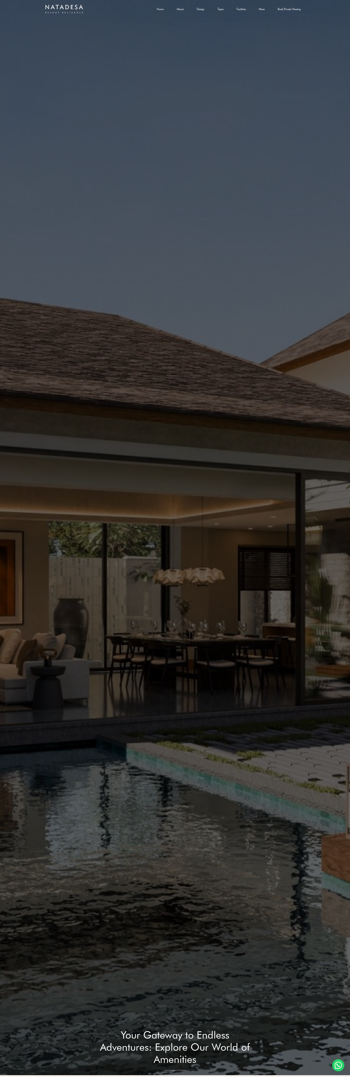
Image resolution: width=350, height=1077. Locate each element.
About (180, 9)
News (262, 9)
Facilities (241, 9)
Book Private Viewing (289, 9)
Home (160, 9)
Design (200, 9)
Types (220, 9)
